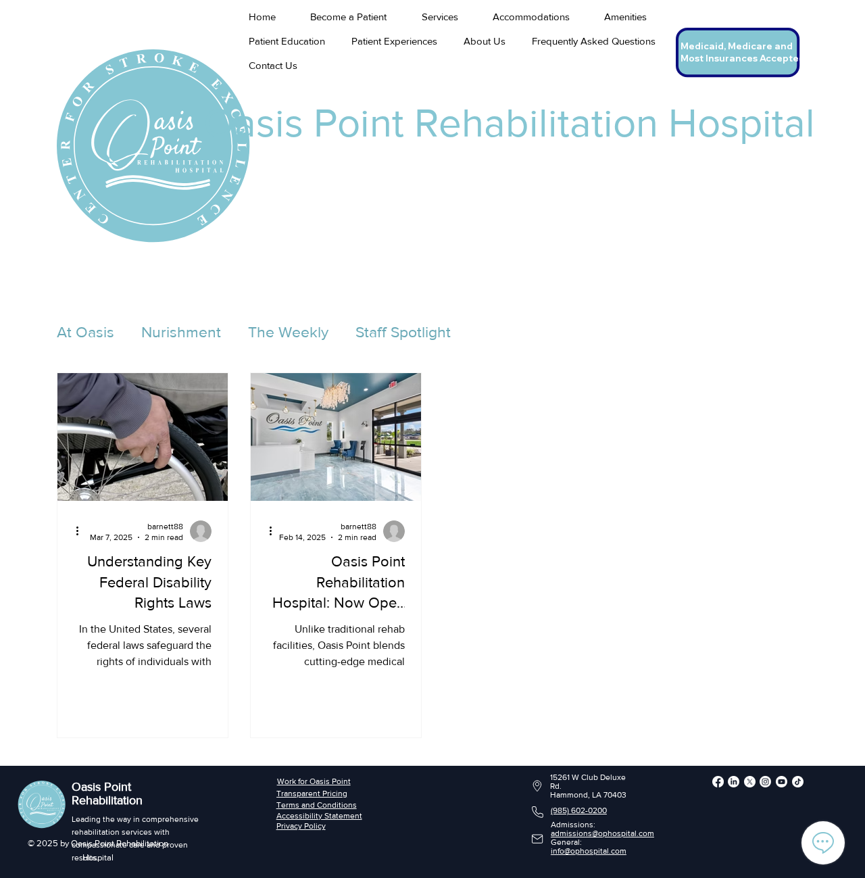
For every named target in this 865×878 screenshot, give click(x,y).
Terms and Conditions (316, 805)
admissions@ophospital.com (602, 833)
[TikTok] (798, 781)
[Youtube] (781, 781)
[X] (750, 781)
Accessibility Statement (319, 816)
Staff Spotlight (403, 332)
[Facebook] (718, 781)
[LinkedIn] (733, 781)
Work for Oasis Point (314, 781)
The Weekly (288, 332)
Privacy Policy (301, 826)
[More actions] (82, 531)
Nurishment (181, 332)
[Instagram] (765, 781)
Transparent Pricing (311, 793)
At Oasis (85, 332)
